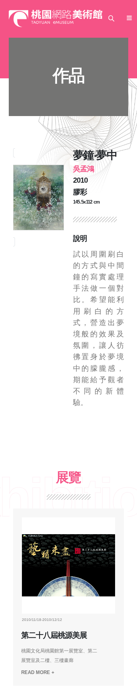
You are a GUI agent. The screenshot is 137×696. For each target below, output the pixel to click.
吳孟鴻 (83, 169)
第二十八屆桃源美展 (54, 635)
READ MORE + (37, 672)
